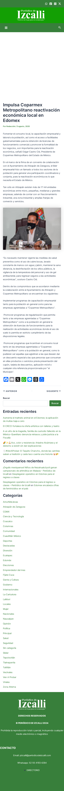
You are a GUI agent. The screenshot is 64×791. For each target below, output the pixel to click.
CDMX (6, 511)
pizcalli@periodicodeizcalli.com (35, 755)
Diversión (7, 550)
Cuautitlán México (12, 536)
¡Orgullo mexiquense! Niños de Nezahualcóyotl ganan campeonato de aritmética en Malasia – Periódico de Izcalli (30, 470)
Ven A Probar (9, 677)
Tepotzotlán (9, 657)
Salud (5, 638)
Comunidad (9, 531)
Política (6, 628)
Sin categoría (9, 648)
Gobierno (7, 584)
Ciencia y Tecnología (13, 516)
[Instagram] (55, 3)
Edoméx (7, 560)
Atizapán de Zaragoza (14, 506)
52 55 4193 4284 (38, 762)
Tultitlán (7, 667)
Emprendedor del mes (14, 570)
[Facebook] (50, 3)
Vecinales (8, 672)
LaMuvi (6, 599)
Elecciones (8, 565)
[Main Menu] (6, 28)
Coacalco (8, 521)
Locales (7, 604)
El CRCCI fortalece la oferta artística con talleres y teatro (31, 426)
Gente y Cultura (11, 579)
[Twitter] (59, 3)
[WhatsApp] (46, 3)
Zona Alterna (9, 687)
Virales (6, 682)
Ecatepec (7, 555)
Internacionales (10, 589)
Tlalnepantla (9, 662)
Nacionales (8, 614)
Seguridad (8, 643)
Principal (7, 633)
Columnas (8, 526)
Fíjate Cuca (8, 575)
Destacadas (9, 545)
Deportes (7, 541)
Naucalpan (8, 618)
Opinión (7, 623)
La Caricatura (9, 594)
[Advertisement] (32, 65)
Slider (5, 653)
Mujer (5, 609)
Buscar (6, 398)
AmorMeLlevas (10, 502)
